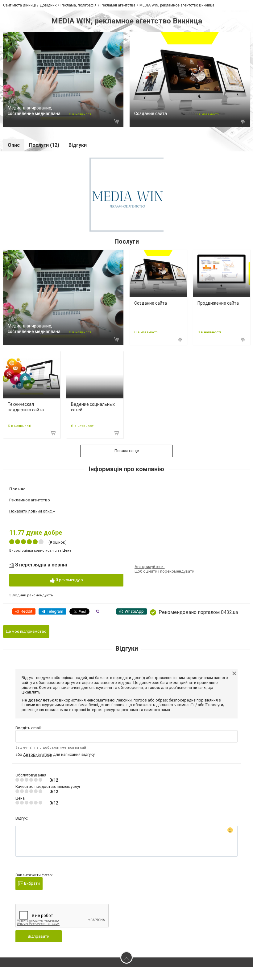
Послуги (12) (44, 145)
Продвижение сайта (218, 303)
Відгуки (77, 145)
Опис (14, 145)
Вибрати (31, 883)
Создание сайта (150, 113)
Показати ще (126, 450)
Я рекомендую (69, 580)
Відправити (38, 936)
